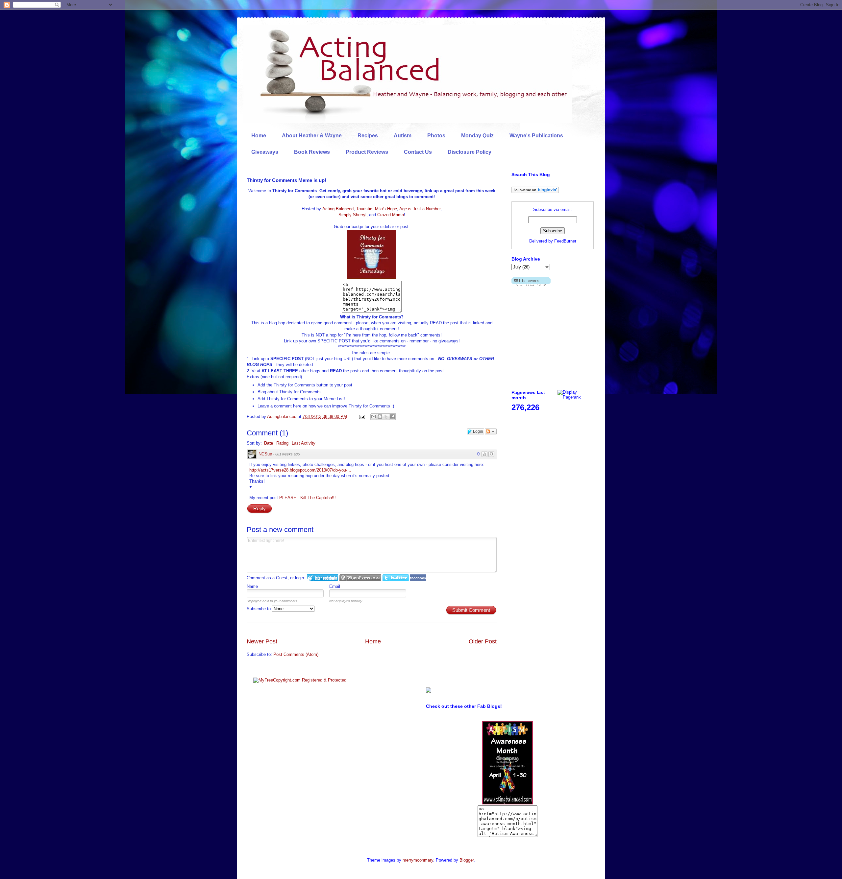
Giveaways (264, 152)
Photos (436, 135)
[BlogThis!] (380, 416)
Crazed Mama (390, 214)
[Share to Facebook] (392, 416)
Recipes (368, 135)
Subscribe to (259, 608)
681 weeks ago (287, 454)
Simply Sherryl (352, 214)
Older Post (483, 641)
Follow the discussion (491, 431)
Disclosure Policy (469, 152)
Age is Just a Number (419, 208)
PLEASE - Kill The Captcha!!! (307, 497)
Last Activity (303, 443)
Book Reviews (312, 152)
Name (252, 586)
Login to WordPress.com (360, 577)
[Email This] (373, 416)
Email (334, 586)
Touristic (364, 208)
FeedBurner (565, 241)
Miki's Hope (386, 208)
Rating (282, 443)
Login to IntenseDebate (322, 577)
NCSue (265, 453)
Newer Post (262, 641)
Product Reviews (367, 152)
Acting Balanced (338, 208)
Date (268, 443)
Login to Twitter (396, 577)
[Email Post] (361, 416)
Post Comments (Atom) (295, 654)
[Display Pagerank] (575, 397)
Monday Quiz (477, 135)
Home (258, 135)
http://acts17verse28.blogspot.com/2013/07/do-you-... (300, 470)
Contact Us (418, 152)
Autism (402, 135)
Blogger (466, 860)
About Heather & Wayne (312, 135)
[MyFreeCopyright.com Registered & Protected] (299, 680)
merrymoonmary (418, 860)
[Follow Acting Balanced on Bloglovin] (535, 191)
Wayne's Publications (536, 135)
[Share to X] (386, 416)
